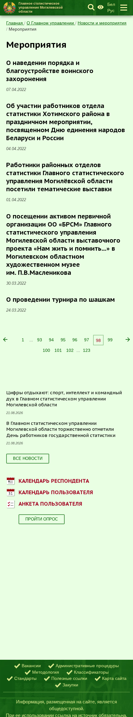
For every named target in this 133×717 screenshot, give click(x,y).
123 (86, 350)
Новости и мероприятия (102, 22)
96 (74, 339)
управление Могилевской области (41, 7)
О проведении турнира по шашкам (60, 300)
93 (39, 339)
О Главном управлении (51, 22)
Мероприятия (22, 29)
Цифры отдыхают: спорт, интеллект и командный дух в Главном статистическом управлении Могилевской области (64, 399)
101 (58, 350)
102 (70, 350)
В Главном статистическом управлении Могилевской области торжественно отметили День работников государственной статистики (60, 429)
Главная (15, 22)
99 (110, 339)
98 (98, 340)
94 (51, 339)
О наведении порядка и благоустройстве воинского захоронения (49, 71)
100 (46, 350)
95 (63, 339)
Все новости (27, 458)
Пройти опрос (41, 519)
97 (86, 339)
